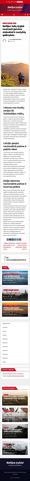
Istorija (4, 331)
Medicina (5, 342)
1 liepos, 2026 (9, 417)
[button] (25, 14)
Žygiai (14, 23)
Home (12, 477)
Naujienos (5, 346)
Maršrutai (10, 23)
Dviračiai (5, 327)
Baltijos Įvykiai (15, 7)
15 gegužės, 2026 (9, 450)
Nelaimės (5, 350)
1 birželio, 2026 (9, 433)
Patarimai (10, 274)
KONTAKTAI (17, 477)
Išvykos (4, 23)
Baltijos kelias (6, 323)
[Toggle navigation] (14, 15)
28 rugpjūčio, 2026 (10, 400)
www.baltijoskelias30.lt (15, 39)
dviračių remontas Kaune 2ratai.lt (15, 376)
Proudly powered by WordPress (10, 472)
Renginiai (16, 274)
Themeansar (14, 474)
